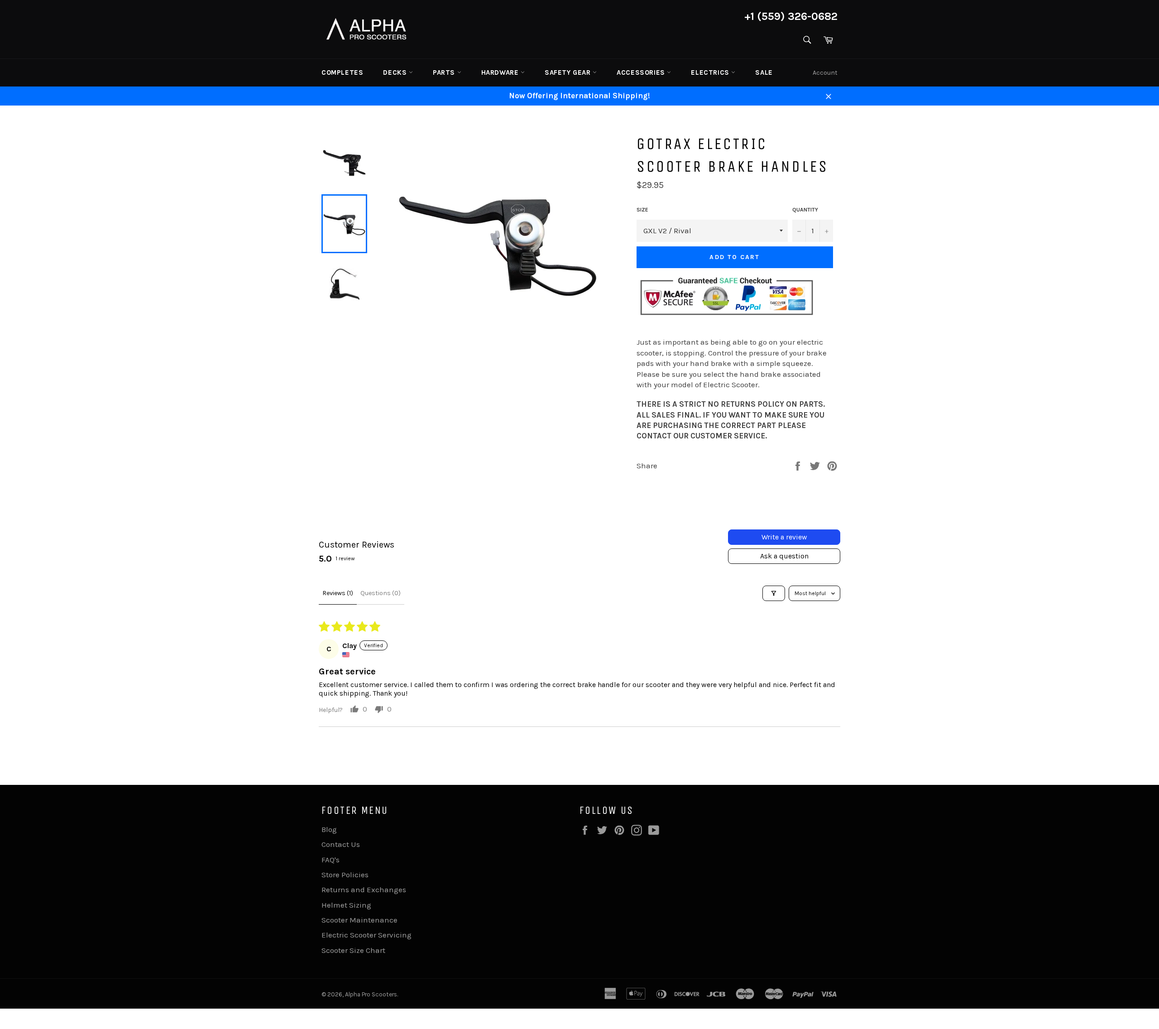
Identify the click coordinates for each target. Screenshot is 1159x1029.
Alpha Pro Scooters (371, 994)
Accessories (642, 72)
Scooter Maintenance (359, 919)
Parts (445, 72)
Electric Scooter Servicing (366, 934)
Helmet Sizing (346, 904)
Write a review (784, 537)
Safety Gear (569, 72)
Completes (342, 72)
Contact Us (340, 844)
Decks (396, 72)
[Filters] (773, 593)
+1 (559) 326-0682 (791, 16)
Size (642, 210)
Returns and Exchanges (363, 889)
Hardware (501, 72)
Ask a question (784, 556)
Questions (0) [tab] (380, 593)
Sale (763, 72)
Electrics (711, 72)
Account (825, 73)
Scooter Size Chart (353, 950)
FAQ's (330, 859)
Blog (329, 829)
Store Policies (345, 874)
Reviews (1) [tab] (337, 593)
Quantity (805, 210)
